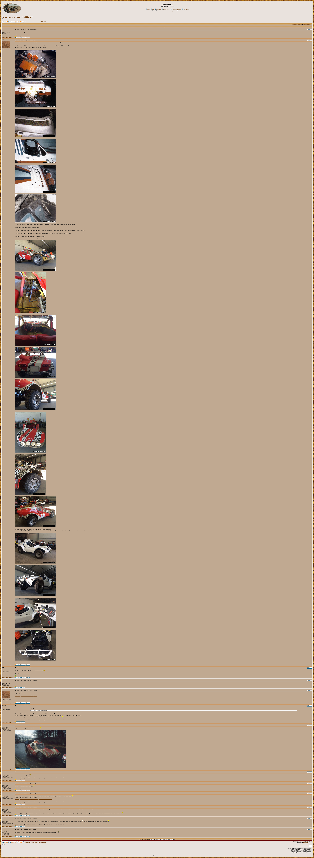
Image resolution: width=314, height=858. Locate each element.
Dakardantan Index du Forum (31, 21)
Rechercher (158, 9)
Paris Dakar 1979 (42, 21)
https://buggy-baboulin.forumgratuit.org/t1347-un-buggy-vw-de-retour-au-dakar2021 (33, 799)
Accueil (148, 9)
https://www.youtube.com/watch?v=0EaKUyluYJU (26, 696)
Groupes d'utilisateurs (177, 9)
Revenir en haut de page (7, 37)
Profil (154, 10)
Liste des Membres (166, 9)
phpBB (154, 855)
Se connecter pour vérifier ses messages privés (166, 10)
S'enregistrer (186, 9)
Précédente (10, 18)
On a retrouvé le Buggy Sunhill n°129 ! (18, 17)
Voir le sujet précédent (297, 24)
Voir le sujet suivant (307, 24)
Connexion (181, 10)
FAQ (153, 9)
